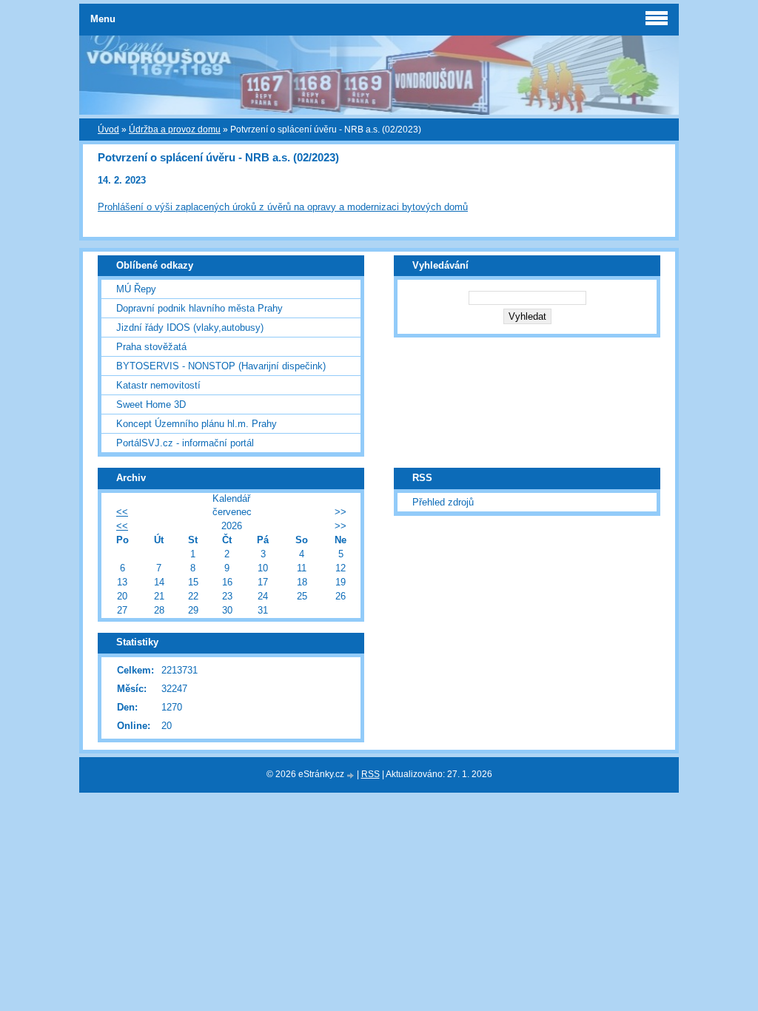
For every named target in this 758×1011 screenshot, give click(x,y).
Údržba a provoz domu (175, 129)
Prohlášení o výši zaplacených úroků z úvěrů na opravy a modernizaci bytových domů (283, 206)
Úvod (108, 129)
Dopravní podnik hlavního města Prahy (199, 308)
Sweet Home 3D (151, 404)
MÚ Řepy (136, 289)
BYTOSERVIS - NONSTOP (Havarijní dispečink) (221, 366)
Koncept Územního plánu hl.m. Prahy (196, 423)
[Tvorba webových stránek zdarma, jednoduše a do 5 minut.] (351, 775)
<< (122, 511)
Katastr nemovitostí (158, 385)
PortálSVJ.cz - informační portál (185, 443)
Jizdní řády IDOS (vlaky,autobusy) (190, 327)
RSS (370, 774)
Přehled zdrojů (443, 502)
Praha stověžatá (151, 346)
